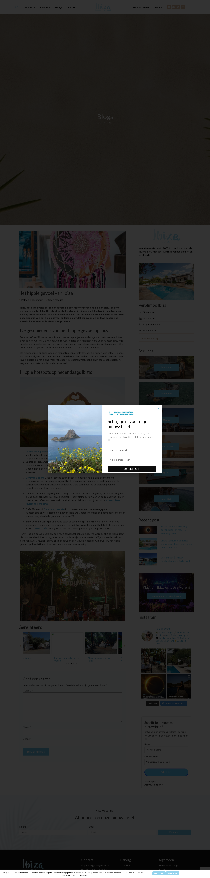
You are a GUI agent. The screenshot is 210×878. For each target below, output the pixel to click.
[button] (158, 409)
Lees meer (159, 873)
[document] (105, 439)
